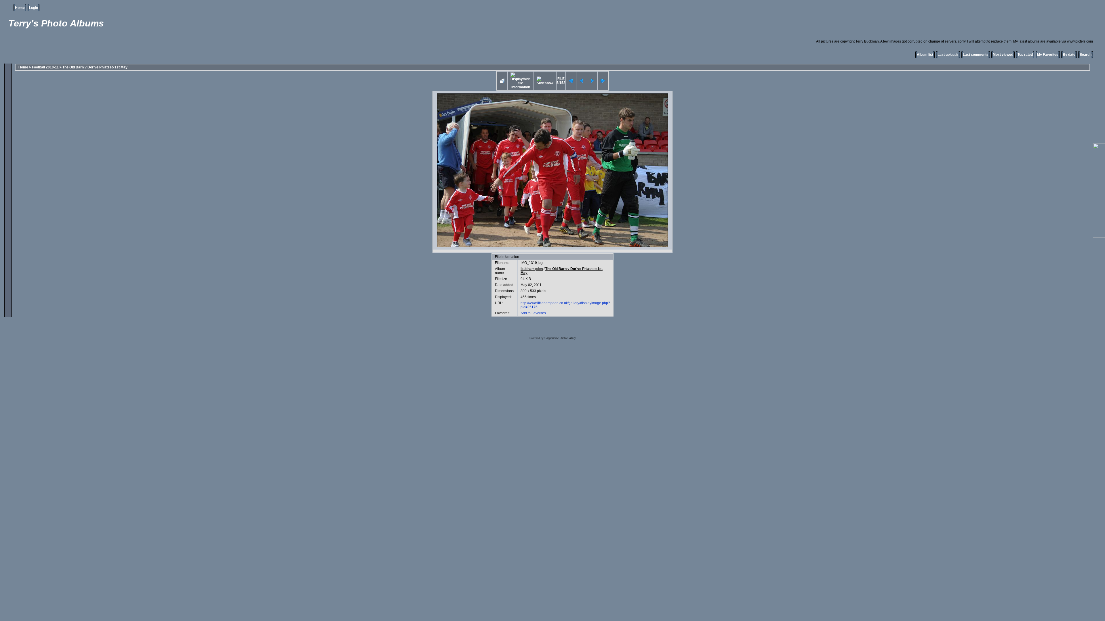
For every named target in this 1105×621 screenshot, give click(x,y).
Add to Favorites (533, 313)
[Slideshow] (545, 81)
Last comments (975, 55)
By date (1069, 55)
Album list (925, 55)
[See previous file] (581, 81)
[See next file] (592, 81)
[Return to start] (571, 81)
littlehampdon (532, 269)
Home (20, 8)
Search (1085, 55)
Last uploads (948, 55)
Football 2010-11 (45, 67)
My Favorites (1047, 55)
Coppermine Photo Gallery (560, 338)
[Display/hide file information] (521, 81)
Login (33, 8)
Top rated (1025, 55)
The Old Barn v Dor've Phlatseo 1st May (94, 67)
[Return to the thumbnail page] (502, 81)
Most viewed (1003, 55)
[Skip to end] (603, 81)
